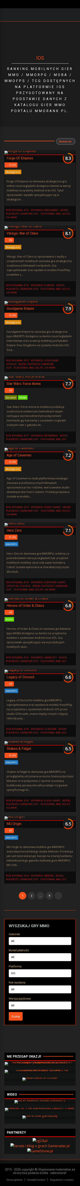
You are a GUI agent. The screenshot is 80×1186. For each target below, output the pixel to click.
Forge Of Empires (20, 158)
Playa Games (52, 800)
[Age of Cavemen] (19, 447)
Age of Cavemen (19, 455)
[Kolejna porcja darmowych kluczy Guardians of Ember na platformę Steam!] (40, 1077)
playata (25, 585)
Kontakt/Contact (36, 1179)
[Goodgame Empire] (21, 301)
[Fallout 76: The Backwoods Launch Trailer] (40, 1107)
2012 (26, 582)
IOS (64, 213)
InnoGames (51, 210)
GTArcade (50, 728)
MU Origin (14, 824)
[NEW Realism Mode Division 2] (40, 1100)
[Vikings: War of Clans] (23, 226)
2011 (26, 360)
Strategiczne (13, 172)
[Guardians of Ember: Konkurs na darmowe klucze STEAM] (40, 1069)
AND (58, 213)
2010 (26, 800)
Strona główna (14, 1179)
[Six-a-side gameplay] (40, 1115)
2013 (26, 210)
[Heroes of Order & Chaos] (26, 598)
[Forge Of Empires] (20, 150)
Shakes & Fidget (19, 749)
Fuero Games (52, 507)
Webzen (49, 875)
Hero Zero (14, 530)
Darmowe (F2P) (29, 213)
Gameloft (50, 657)
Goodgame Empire (20, 308)
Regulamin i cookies (62, 1179)
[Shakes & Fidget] (18, 741)
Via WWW (11, 217)
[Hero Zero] (14, 523)
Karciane (11, 397)
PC (68, 213)
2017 (26, 435)
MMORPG (11, 544)
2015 (26, 285)
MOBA (22, 397)
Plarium (49, 285)
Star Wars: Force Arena (24, 384)
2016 (26, 728)
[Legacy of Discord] (20, 669)
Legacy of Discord (20, 677)
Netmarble (51, 435)
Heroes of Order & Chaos (25, 606)
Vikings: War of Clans (22, 233)
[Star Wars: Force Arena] (24, 376)
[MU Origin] (14, 816)
